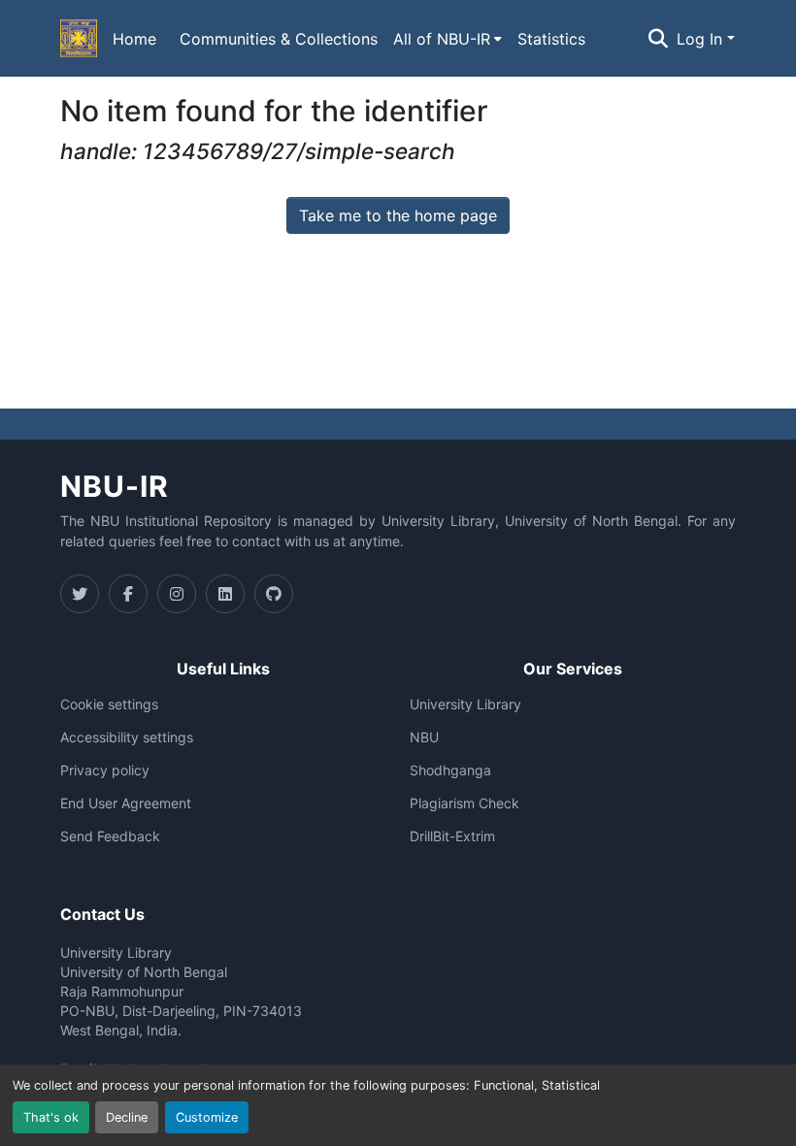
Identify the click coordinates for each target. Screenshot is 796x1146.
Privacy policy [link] (104, 770)
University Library (465, 704)
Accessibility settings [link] (126, 737)
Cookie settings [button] (109, 704)
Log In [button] (702, 39)
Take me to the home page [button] (398, 215)
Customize (207, 1117)
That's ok (51, 1117)
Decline (127, 1117)
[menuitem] (447, 39)
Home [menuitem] (134, 39)
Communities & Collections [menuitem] (279, 39)
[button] (78, 38)
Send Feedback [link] (110, 836)
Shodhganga (450, 770)
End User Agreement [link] (125, 803)
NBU (424, 737)
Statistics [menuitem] (551, 39)
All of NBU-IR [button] (441, 39)
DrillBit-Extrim (452, 836)
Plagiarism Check (464, 803)
